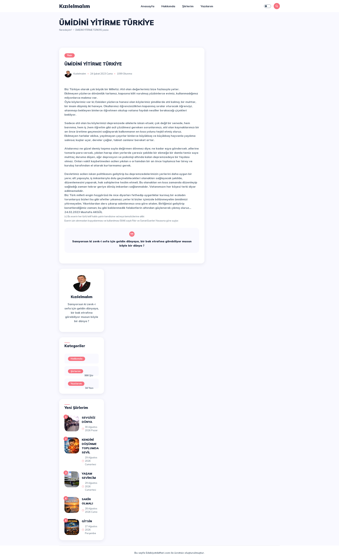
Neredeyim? (65, 29)
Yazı (69, 55)
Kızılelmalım (79, 73)
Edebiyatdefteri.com (158, 552)
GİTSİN (87, 521)
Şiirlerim (188, 6)
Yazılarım (207, 6)
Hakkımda (168, 6)
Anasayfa (147, 6)
